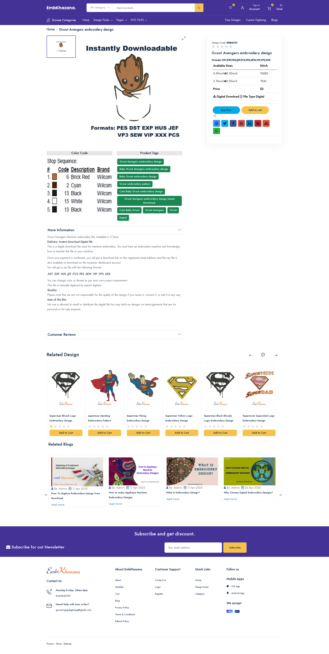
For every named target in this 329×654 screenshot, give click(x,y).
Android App (237, 593)
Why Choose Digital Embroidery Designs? (248, 492)
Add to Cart (66, 433)
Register (159, 594)
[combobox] (100, 8)
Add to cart (255, 110)
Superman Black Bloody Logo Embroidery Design (218, 418)
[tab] (61, 46)
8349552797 (63, 596)
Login (158, 587)
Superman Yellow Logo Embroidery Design (178, 418)
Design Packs (201, 587)
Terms (59, 643)
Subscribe (235, 547)
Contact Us (160, 580)
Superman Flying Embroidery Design (138, 418)
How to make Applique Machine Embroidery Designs (128, 495)
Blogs (274, 20)
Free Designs (233, 20)
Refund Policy (122, 621)
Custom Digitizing (256, 20)
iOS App (235, 586)
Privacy (50, 643)
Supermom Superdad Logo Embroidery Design (259, 418)
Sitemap (67, 643)
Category (199, 594)
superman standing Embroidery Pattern (99, 418)
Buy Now (226, 110)
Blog (117, 600)
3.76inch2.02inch (225, 81)
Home (198, 580)
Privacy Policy (122, 607)
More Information (61, 230)
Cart (117, 594)
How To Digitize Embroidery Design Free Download (75, 496)
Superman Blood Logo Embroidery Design (63, 418)
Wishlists (119, 587)
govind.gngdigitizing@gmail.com (73, 610)
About (118, 580)
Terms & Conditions (125, 614)
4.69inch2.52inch (225, 73)
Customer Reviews (62, 334)
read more (57, 504)
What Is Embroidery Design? (183, 492)
